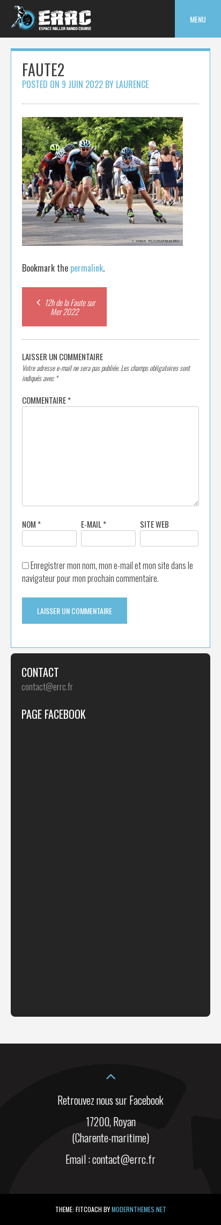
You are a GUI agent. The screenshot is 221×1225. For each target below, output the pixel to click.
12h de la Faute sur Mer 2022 (69, 306)
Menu (198, 19)
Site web (154, 524)
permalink (86, 267)
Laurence (132, 84)
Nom (31, 524)
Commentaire (46, 400)
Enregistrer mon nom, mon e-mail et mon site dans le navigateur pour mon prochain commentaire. (107, 572)
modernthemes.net (139, 1209)
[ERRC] (51, 26)
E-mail (93, 524)
